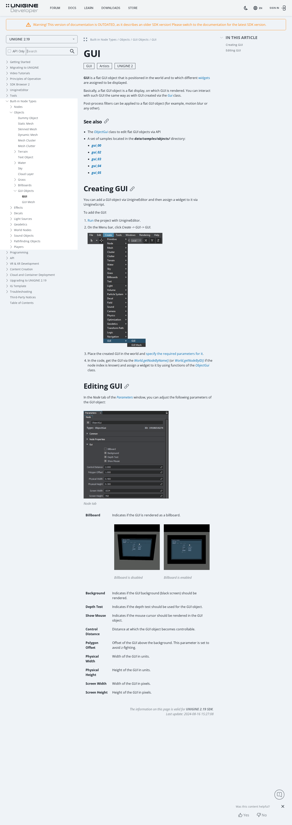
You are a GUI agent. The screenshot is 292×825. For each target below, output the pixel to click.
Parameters (125, 397)
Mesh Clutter (26, 146)
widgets (204, 78)
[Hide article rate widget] (283, 806)
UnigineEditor (19, 90)
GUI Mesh (28, 202)
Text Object (25, 157)
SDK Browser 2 (20, 84)
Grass (22, 179)
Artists (104, 66)
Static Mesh (26, 123)
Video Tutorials (20, 73)
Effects (18, 207)
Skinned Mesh (27, 129)
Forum (55, 8)
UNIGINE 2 (125, 66)
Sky (20, 168)
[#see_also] (106, 122)
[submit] (72, 51)
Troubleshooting (21, 291)
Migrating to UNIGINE (24, 67)
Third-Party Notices (23, 297)
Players (19, 247)
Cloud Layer (26, 174)
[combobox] (259, 8)
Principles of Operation (25, 79)
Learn (88, 8)
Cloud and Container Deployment (32, 275)
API (12, 258)
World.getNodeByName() (151, 360)
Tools (13, 95)
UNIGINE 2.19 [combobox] (19, 39)
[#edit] (126, 386)
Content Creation (21, 269)
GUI (24, 196)
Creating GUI (234, 45)
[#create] (132, 189)
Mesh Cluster (27, 140)
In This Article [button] (241, 37)
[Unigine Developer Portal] (22, 8)
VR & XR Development (24, 263)
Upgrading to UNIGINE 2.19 (28, 280)
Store (132, 8)
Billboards (25, 185)
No (264, 815)
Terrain (23, 151)
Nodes (18, 107)
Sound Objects (24, 235)
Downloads (110, 8)
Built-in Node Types (23, 101)
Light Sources (23, 219)
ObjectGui (101, 132)
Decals (18, 213)
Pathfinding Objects (27, 241)
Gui (170, 95)
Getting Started (20, 62)
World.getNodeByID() (189, 360)
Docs (72, 8)
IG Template (18, 286)
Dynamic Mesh (28, 135)
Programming (19, 252)
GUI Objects (26, 191)
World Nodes (22, 230)
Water (22, 163)
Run (91, 220)
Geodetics (20, 224)
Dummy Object (28, 118)
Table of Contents (22, 303)
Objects (19, 112)
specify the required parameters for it (174, 353)
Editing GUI (233, 50)
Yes (246, 815)
